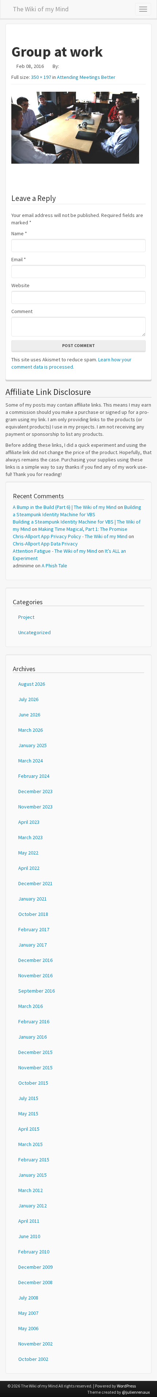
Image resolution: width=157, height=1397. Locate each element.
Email (18, 259)
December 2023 (35, 791)
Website (20, 285)
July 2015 (28, 1098)
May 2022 (28, 852)
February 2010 (33, 1251)
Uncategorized (34, 632)
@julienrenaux (136, 1392)
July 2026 (28, 699)
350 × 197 (41, 77)
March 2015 (30, 1144)
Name (19, 233)
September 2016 (36, 990)
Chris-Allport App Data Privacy (45, 543)
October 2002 (33, 1359)
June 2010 (29, 1236)
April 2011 (28, 1221)
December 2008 (35, 1282)
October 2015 (33, 1083)
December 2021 (35, 883)
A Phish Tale (54, 565)
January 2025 (32, 745)
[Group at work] (78, 128)
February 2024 (33, 776)
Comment (21, 311)
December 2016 (35, 960)
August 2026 (31, 684)
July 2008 (28, 1297)
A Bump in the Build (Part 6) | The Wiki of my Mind (64, 507)
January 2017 (32, 944)
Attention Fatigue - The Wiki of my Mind (55, 551)
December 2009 (35, 1267)
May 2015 (28, 1113)
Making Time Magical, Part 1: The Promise (82, 529)
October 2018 (33, 914)
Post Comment (78, 345)
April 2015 (28, 1129)
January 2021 (32, 898)
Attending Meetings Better (86, 77)
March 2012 (30, 1190)
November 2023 (35, 806)
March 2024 (30, 760)
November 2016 (35, 975)
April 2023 (28, 822)
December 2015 (35, 1052)
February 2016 (33, 1021)
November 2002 (35, 1343)
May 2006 (28, 1328)
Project (26, 617)
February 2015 (33, 1159)
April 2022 (28, 868)
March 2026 (30, 730)
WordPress (126, 1386)
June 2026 (29, 714)
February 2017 (33, 929)
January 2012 (32, 1205)
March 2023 (30, 837)
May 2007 (28, 1313)
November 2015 (35, 1067)
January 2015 (32, 1175)
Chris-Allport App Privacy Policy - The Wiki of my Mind (70, 536)
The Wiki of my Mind (41, 8)
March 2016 (30, 1006)
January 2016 (32, 1037)
